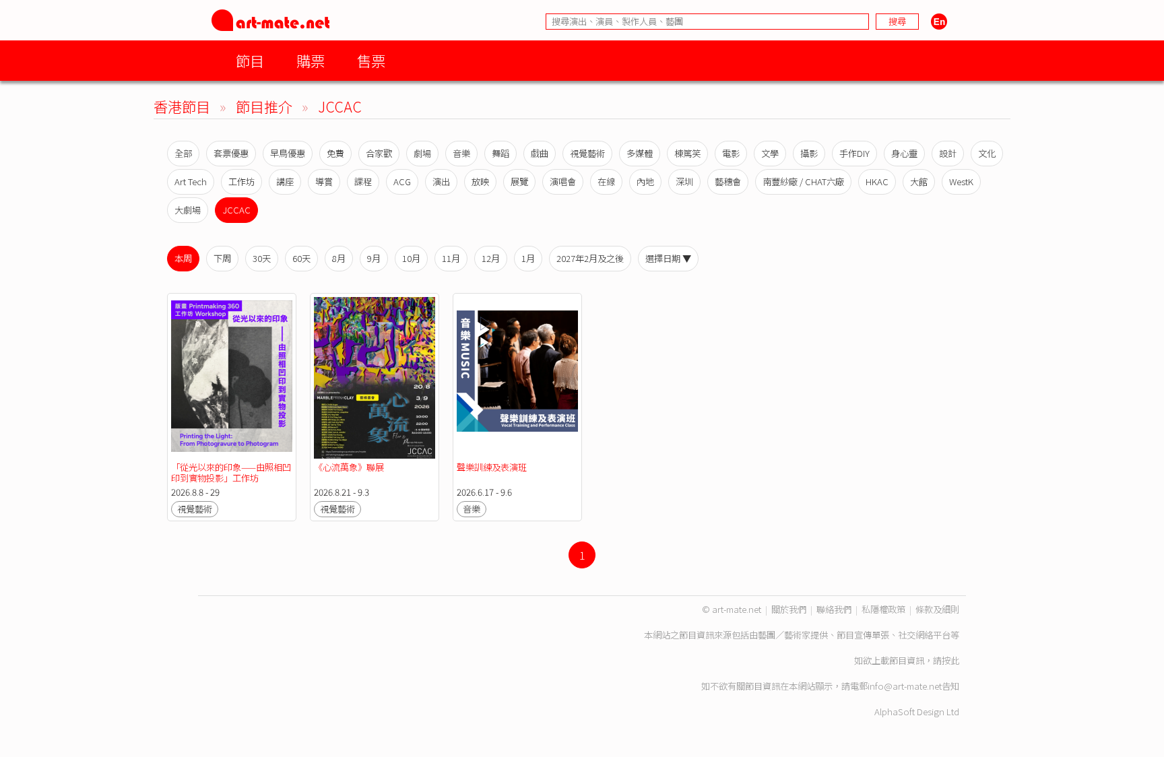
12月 (491, 258)
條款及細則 (937, 609)
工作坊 (241, 181)
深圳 (684, 181)
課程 (363, 181)
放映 (480, 181)
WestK (961, 181)
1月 (528, 258)
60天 (301, 258)
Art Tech (190, 181)
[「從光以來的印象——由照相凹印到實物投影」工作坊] (231, 378)
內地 (645, 181)
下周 (222, 258)
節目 (250, 60)
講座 (285, 181)
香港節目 (182, 106)
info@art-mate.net (905, 686)
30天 (262, 258)
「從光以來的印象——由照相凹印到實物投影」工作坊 (231, 472)
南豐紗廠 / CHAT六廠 (803, 181)
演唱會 (563, 181)
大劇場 (187, 209)
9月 (374, 258)
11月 (451, 258)
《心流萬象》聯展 (349, 467)
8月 (339, 258)
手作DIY (854, 153)
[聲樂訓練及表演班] (517, 378)
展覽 (519, 181)
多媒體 (639, 153)
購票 (310, 60)
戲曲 (539, 153)
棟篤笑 (687, 153)
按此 (950, 660)
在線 (606, 181)
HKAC (877, 181)
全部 (183, 153)
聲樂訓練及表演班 (492, 467)
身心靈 (904, 153)
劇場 (422, 153)
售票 (371, 60)
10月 (411, 258)
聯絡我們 (833, 609)
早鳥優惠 (287, 153)
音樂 (461, 153)
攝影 (809, 153)
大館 (919, 181)
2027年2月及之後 (590, 258)
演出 (441, 181)
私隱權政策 (883, 609)
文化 (987, 153)
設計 (948, 153)
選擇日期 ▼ (668, 258)
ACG (402, 181)
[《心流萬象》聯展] (374, 378)
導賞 (324, 181)
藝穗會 (728, 181)
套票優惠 (231, 153)
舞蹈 (500, 153)
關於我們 (788, 609)
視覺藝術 (587, 153)
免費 (335, 153)
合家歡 (379, 153)
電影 (731, 153)
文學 (770, 153)
